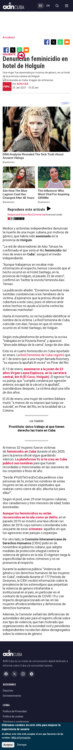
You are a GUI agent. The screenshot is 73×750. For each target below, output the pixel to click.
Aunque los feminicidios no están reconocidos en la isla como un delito (30, 515)
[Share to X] (53, 42)
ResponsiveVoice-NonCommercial (27, 214)
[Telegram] (31, 674)
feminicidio (15, 451)
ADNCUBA (22, 83)
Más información (21, 737)
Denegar (22, 744)
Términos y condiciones (16, 721)
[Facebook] (6, 674)
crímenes (35, 529)
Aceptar (8, 744)
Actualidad (9, 37)
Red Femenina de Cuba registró (42, 355)
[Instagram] (23, 674)
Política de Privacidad (15, 711)
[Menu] (66, 5)
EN (48, 5)
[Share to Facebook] (46, 42)
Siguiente (9, 54)
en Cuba (30, 451)
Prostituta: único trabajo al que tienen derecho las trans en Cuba (36, 428)
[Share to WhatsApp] (60, 42)
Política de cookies (13, 716)
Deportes (8, 690)
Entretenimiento (12, 695)
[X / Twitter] (14, 674)
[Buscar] (57, 5)
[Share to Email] (67, 42)
